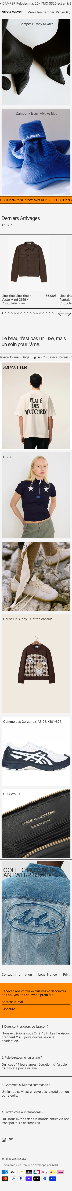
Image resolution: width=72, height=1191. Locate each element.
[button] (45, 12)
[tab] (2, 313)
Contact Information (17, 974)
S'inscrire (8, 1009)
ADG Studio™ (19, 1158)
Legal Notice (47, 974)
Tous (5, 225)
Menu (31, 12)
